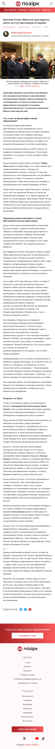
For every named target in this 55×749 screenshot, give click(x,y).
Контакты (27, 671)
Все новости (11, 10)
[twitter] (24, 739)
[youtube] (37, 739)
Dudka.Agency (32, 744)
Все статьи (27, 721)
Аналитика (9, 27)
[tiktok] (43, 739)
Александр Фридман (21, 32)
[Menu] (51, 3)
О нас (27, 662)
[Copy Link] (30, 609)
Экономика (34, 10)
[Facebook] (25, 609)
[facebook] (18, 739)
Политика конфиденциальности (27, 679)
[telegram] (12, 739)
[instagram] (31, 739)
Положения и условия (27, 683)
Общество (46, 10)
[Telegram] (21, 609)
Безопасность (27, 717)
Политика (23, 10)
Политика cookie (27, 675)
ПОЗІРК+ (27, 666)
